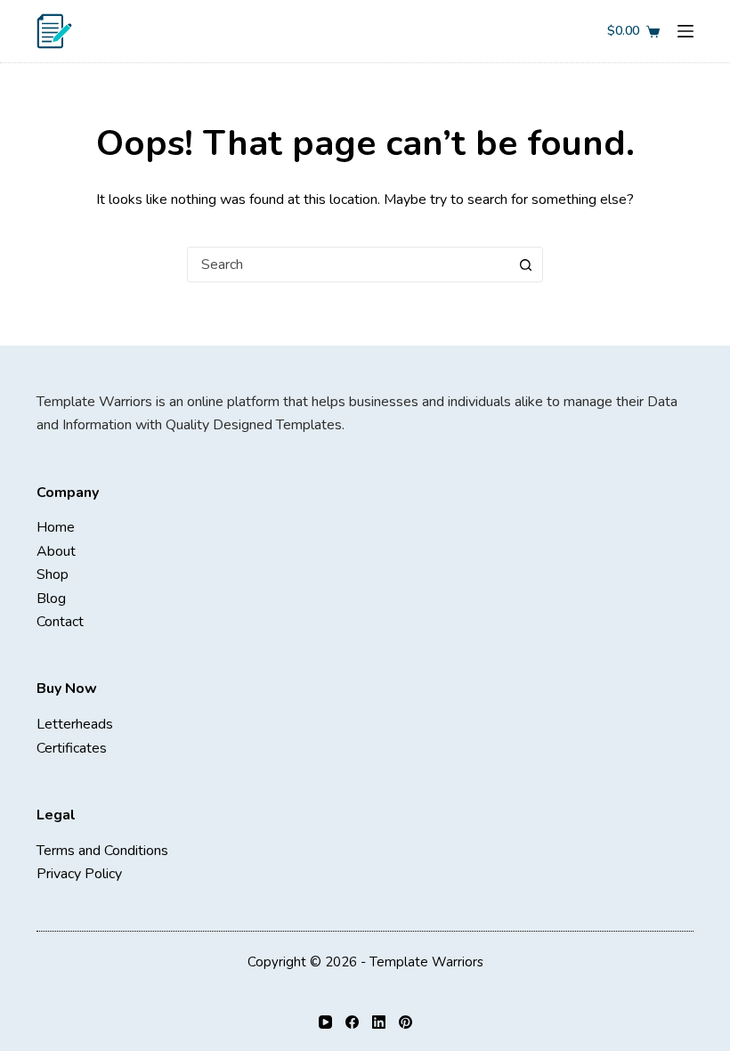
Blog (51, 598)
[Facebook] (352, 1022)
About (56, 551)
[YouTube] (325, 1022)
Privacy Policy (79, 874)
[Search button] (525, 264)
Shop (52, 574)
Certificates (71, 748)
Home (55, 527)
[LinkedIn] (378, 1022)
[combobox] (348, 264)
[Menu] (685, 31)
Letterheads (74, 724)
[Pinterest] (405, 1022)
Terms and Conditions (102, 850)
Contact (60, 621)
